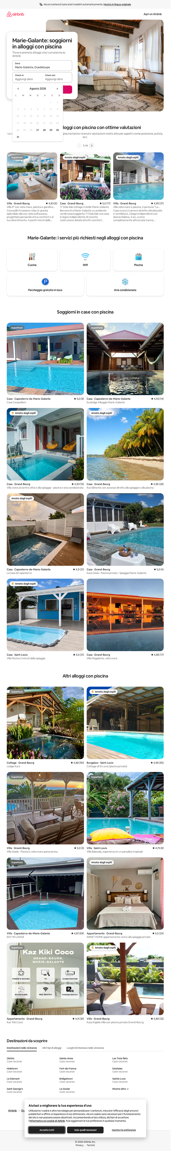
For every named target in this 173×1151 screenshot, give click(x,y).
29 (51, 130)
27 (37, 130)
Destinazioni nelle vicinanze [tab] (22, 1047)
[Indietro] (79, 145)
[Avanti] (91, 145)
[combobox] (42, 67)
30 (57, 130)
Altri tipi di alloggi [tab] (51, 1047)
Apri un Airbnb (153, 14)
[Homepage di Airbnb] (15, 14)
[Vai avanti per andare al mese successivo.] (57, 89)
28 (44, 130)
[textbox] (27, 79)
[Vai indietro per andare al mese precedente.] (18, 89)
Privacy (79, 1145)
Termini (91, 1145)
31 (18, 136)
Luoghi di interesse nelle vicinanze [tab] (85, 1047)
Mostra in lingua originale (117, 4)
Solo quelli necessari (85, 1130)
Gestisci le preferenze (124, 1130)
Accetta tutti (47, 1130)
